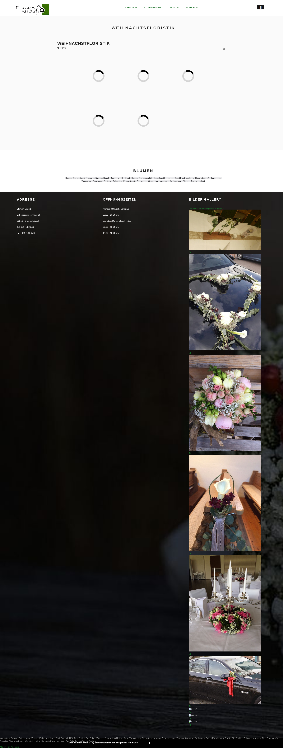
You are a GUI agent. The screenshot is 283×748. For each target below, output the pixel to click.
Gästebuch (192, 8)
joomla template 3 (215, 208)
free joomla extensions (198, 208)
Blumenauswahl (153, 8)
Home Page (131, 8)
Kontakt (175, 8)
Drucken (227, 49)
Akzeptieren (5, 747)
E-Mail (224, 49)
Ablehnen (15, 747)
